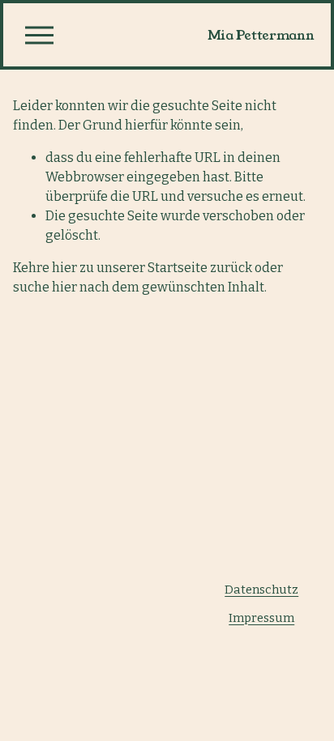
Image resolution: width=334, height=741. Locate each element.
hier (64, 267)
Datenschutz (261, 589)
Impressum (261, 618)
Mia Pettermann (261, 35)
